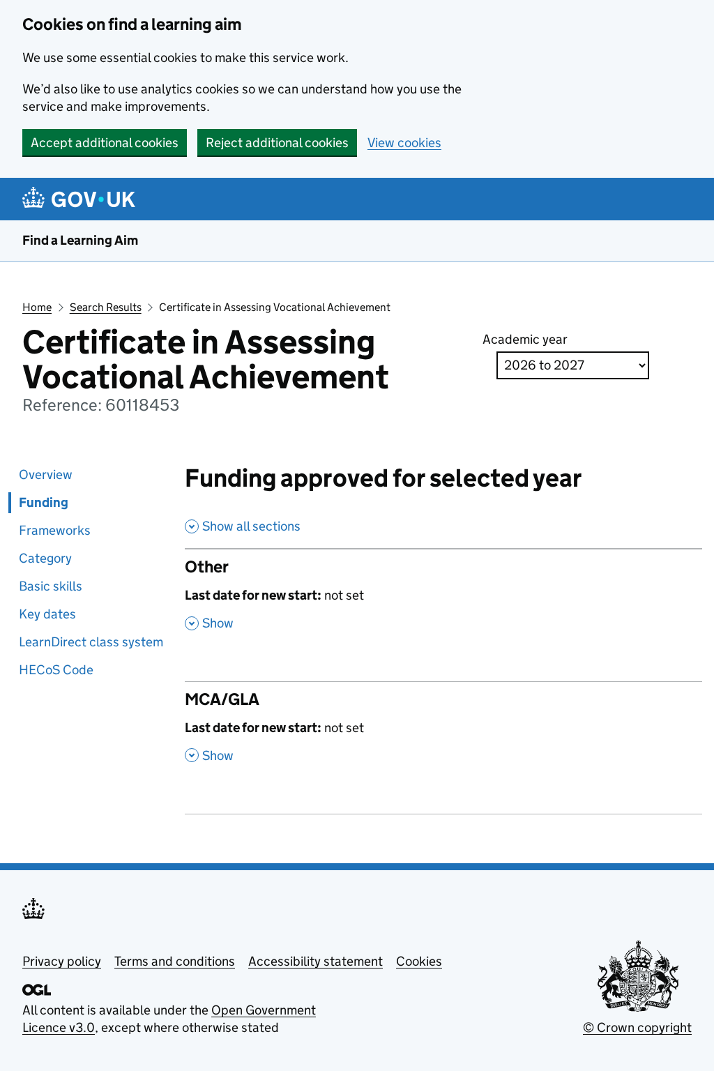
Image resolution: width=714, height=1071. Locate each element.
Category (45, 558)
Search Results (106, 307)
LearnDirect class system (91, 642)
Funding (43, 502)
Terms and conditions (174, 961)
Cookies (419, 961)
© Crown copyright (637, 1027)
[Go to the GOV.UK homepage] (81, 199)
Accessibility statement (315, 961)
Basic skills (50, 586)
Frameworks (55, 530)
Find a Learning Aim (80, 240)
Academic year (525, 339)
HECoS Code (56, 670)
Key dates (47, 614)
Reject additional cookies (277, 143)
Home (37, 307)
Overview (46, 474)
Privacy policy (61, 961)
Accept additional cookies (104, 143)
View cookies (404, 142)
